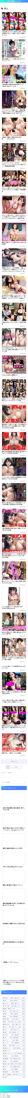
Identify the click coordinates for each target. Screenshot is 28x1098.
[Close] (8, 1096)
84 (16, 767)
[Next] (5, 1095)
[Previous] (2, 1095)
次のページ (14, 761)
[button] (25, 782)
